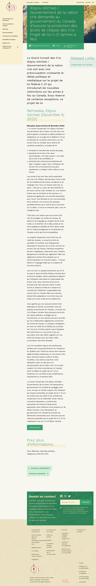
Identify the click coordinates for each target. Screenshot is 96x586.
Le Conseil (35, 551)
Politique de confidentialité (83, 567)
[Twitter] (69, 496)
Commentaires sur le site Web (84, 577)
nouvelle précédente (40, 468)
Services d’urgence (66, 581)
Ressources (6, 43)
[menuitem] (93, 2)
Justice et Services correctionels (66, 543)
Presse (81, 563)
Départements (36, 547)
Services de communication (37, 555)
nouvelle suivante (37, 474)
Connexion (82, 582)
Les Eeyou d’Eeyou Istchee (50, 545)
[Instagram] (65, 496)
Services (5, 29)
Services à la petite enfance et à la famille (66, 550)
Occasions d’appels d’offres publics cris (65, 535)
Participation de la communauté (51, 552)
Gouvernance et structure (8, 19)
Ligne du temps (49, 536)
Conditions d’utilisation (83, 572)
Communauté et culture (8, 24)
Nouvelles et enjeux (9, 39)
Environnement (8, 32)
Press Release (34, 427)
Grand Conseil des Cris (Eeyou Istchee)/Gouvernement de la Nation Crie (37, 539)
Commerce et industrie (10, 36)
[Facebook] (61, 496)
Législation (35, 559)
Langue (49, 540)
